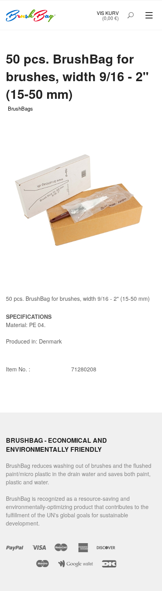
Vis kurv (108, 12)
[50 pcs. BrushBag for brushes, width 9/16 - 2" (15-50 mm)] (81, 194)
